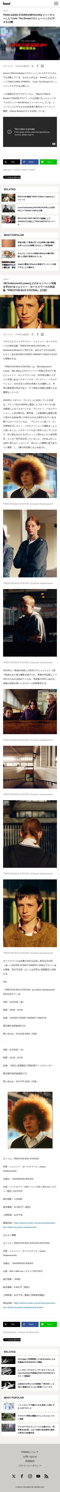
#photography (10, 1332)
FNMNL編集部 (22, 66)
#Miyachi (7, 170)
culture (6, 279)
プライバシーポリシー (30, 1465)
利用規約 (30, 1461)
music (5, 11)
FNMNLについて (30, 1452)
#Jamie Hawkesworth (28, 1332)
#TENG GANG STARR (24, 170)
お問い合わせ (30, 1456)
